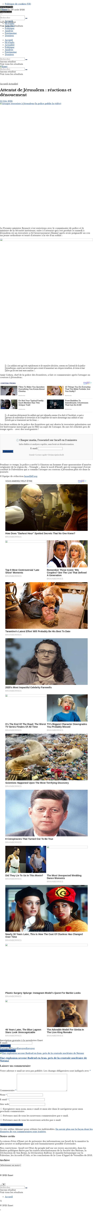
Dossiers (9, 35)
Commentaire (8, 1090)
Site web (4, 1104)
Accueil (9, 21)
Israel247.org (30, 476)
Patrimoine (11, 33)
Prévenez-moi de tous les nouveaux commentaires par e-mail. (35, 1115)
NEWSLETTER (6, 7)
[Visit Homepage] (3, 9)
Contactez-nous (6, 12)
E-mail (33, 448)
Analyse (9, 31)
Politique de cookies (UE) (18, 4)
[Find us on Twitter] (1, 1201)
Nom (3, 1095)
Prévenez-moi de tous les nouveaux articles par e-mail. (32, 1120)
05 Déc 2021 (6, 101)
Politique (9, 28)
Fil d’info (9, 23)
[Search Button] (26, 18)
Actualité (10, 26)
